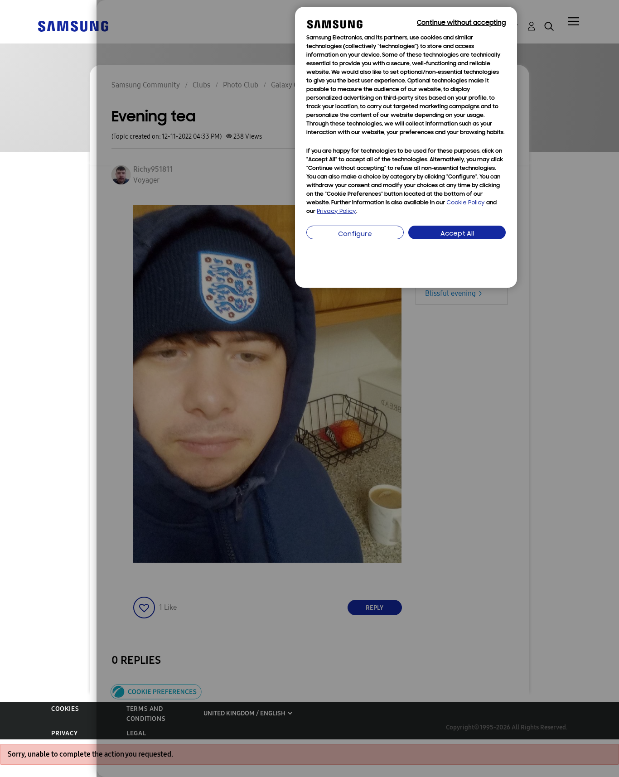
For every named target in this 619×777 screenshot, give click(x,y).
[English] (73, 25)
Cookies (65, 709)
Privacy (64, 733)
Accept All (457, 234)
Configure (355, 234)
